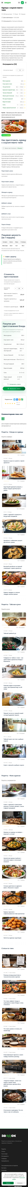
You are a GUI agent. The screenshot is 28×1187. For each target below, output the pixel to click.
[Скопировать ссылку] (22, 399)
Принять (8, 1183)
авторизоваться (6, 426)
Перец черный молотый (9, 107)
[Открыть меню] (2, 2)
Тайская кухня (10, 112)
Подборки (4, 1158)
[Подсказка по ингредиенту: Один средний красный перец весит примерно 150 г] (24, 89)
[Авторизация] (25, 2)
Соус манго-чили (7, 84)
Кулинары (4, 1170)
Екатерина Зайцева (17, 21)
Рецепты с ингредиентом (8, 780)
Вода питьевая (7, 101)
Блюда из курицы (6, 135)
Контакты (3, 1168)
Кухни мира (4, 1153)
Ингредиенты (5, 1156)
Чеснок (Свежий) (7, 92)
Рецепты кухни (5, 609)
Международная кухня (8, 117)
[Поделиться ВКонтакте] (17, 399)
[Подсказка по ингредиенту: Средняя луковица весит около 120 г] (24, 86)
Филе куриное (6, 81)
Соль (4, 104)
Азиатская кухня (16, 115)
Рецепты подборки (6, 437)
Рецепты (3, 1149)
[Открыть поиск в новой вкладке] (19, 2)
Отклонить (19, 1183)
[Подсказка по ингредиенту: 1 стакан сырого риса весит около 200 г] (24, 98)
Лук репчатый (6, 87)
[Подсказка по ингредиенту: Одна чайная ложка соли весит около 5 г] (24, 104)
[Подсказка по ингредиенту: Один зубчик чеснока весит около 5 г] (24, 92)
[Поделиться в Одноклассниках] (20, 399)
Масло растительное (8, 95)
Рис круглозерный (8, 98)
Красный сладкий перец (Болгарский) (13, 89)
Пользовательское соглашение (9, 1165)
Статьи (3, 1151)
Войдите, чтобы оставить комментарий (2, 418)
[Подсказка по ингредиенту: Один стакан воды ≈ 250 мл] (24, 101)
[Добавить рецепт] (22, 2)
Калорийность (5, 1161)
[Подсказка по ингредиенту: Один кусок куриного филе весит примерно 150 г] (24, 80)
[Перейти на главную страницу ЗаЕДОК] (7, 2)
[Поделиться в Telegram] (14, 399)
